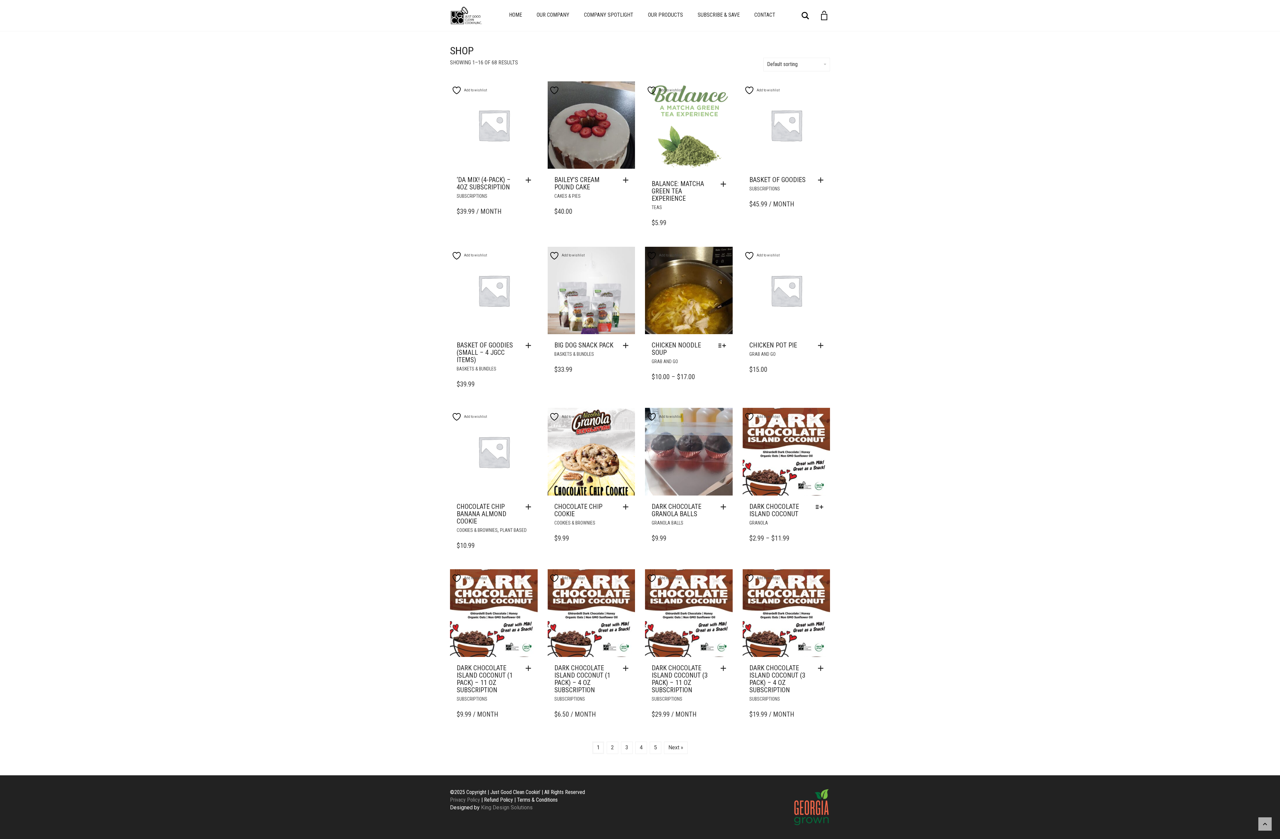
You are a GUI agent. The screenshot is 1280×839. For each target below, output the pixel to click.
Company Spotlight (608, 15)
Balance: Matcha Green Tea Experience (678, 191)
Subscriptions (472, 196)
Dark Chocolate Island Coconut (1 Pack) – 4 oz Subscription (582, 679)
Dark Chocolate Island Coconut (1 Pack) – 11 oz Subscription (485, 679)
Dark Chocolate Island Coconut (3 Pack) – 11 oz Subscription (680, 679)
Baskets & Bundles (476, 368)
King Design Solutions (507, 807)
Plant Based (513, 530)
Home (515, 15)
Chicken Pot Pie (773, 345)
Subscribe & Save (719, 15)
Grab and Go (665, 361)
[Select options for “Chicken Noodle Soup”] (723, 345)
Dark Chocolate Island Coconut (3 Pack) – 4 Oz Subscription (777, 679)
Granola (758, 523)
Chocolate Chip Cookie (578, 510)
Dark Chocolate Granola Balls (676, 510)
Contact (764, 15)
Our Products (665, 15)
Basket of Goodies (777, 180)
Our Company (553, 15)
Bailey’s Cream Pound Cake (577, 183)
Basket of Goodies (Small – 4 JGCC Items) (485, 352)
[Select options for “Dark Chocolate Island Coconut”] (821, 507)
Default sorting (782, 64)
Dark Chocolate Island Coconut (774, 510)
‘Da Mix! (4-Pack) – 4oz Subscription (484, 183)
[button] (530, 180)
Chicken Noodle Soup (676, 348)
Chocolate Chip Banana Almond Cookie (481, 514)
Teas (657, 207)
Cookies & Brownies (477, 530)
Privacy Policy (465, 800)
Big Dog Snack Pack (583, 345)
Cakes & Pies (567, 196)
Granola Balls (667, 523)
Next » (675, 747)
